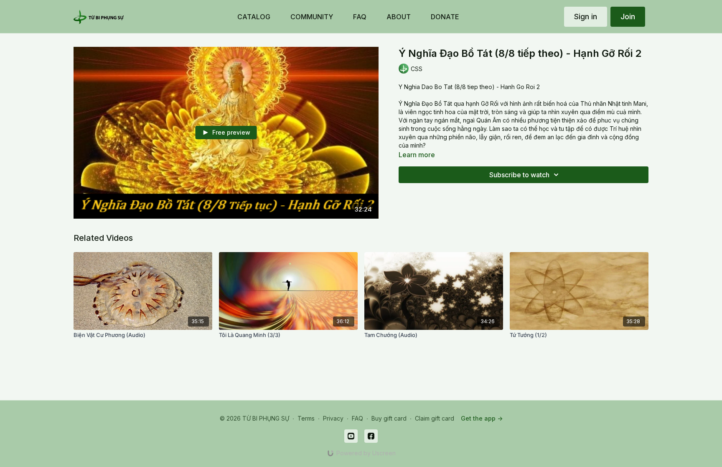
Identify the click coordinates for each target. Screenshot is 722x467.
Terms (306, 418)
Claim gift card (434, 418)
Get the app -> (482, 418)
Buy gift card (389, 418)
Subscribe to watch (519, 175)
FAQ (357, 418)
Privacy (333, 418)
